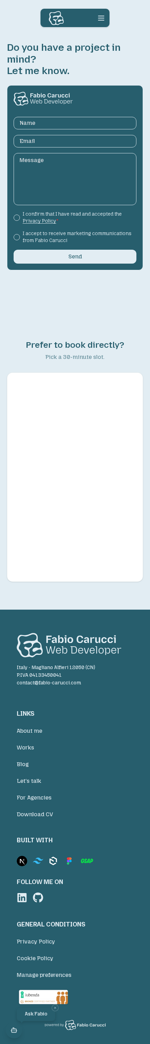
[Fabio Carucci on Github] (38, 897)
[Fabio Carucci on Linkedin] (22, 897)
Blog (23, 764)
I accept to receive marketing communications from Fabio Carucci (77, 237)
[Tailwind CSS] (38, 861)
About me (29, 731)
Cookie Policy (35, 958)
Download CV (35, 814)
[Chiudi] (55, 1007)
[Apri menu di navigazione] (101, 18)
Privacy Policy (36, 941)
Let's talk (29, 781)
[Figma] (69, 861)
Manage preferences (44, 975)
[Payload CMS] (53, 861)
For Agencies (34, 797)
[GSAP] (87, 861)
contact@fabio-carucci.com (49, 683)
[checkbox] (17, 218)
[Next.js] (22, 861)
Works (25, 747)
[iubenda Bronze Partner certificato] (75, 997)
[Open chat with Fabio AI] (14, 1030)
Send (75, 256)
